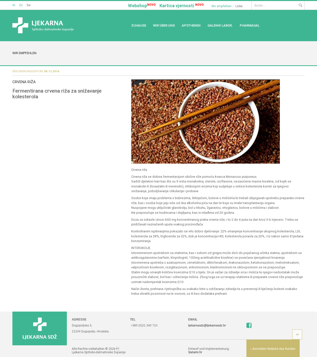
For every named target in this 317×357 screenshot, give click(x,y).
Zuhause (138, 25)
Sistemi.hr (195, 352)
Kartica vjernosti (181, 5)
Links (239, 6)
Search (300, 5)
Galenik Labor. (220, 25)
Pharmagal (250, 25)
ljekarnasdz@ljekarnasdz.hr (207, 325)
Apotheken (191, 25)
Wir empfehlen (221, 6)
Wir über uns (164, 25)
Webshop (142, 5)
